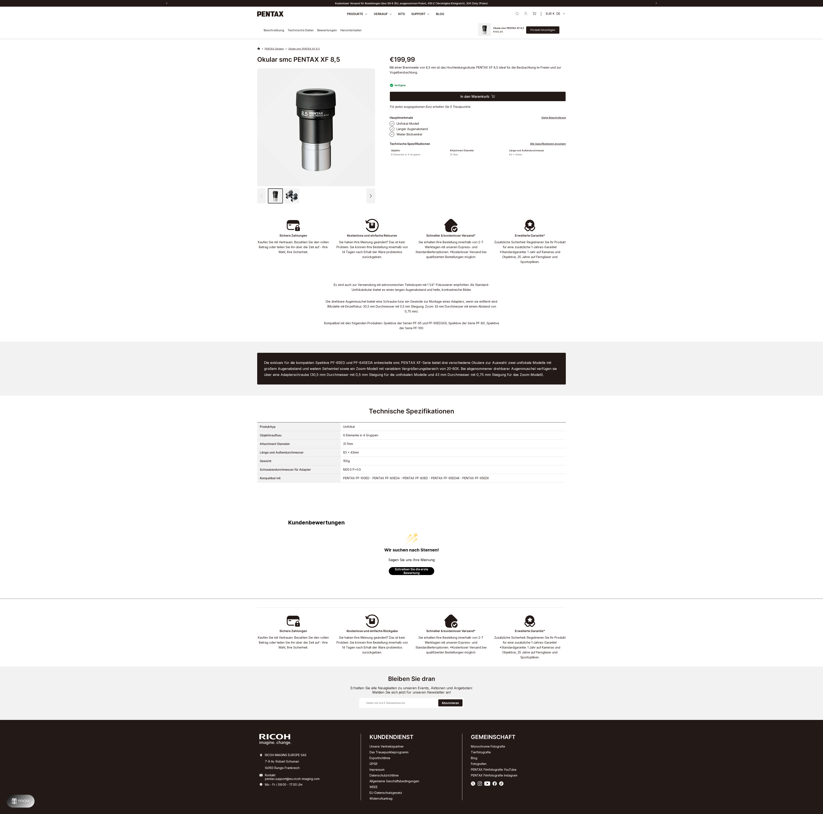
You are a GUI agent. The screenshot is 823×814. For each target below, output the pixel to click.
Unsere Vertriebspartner (386, 746)
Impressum (376, 769)
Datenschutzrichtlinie (384, 775)
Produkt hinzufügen (542, 30)
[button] (370, 195)
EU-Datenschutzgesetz (385, 792)
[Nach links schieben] (167, 3)
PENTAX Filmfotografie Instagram (494, 775)
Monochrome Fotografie (488, 746)
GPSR (373, 764)
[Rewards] (20, 801)
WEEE (373, 787)
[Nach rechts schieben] (656, 3)
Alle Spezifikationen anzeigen (548, 143)
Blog (474, 758)
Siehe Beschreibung (553, 117)
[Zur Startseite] (270, 14)
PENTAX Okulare (274, 48)
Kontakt (270, 775)
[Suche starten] (517, 14)
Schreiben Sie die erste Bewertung (411, 571)
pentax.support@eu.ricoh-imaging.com (292, 779)
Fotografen (479, 764)
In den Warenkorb (474, 96)
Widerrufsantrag (380, 798)
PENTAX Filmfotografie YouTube (494, 769)
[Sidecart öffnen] (534, 14)
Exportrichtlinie (379, 758)
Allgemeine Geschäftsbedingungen (394, 781)
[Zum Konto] (526, 14)
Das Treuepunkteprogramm (388, 752)
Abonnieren (450, 703)
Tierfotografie (481, 752)
